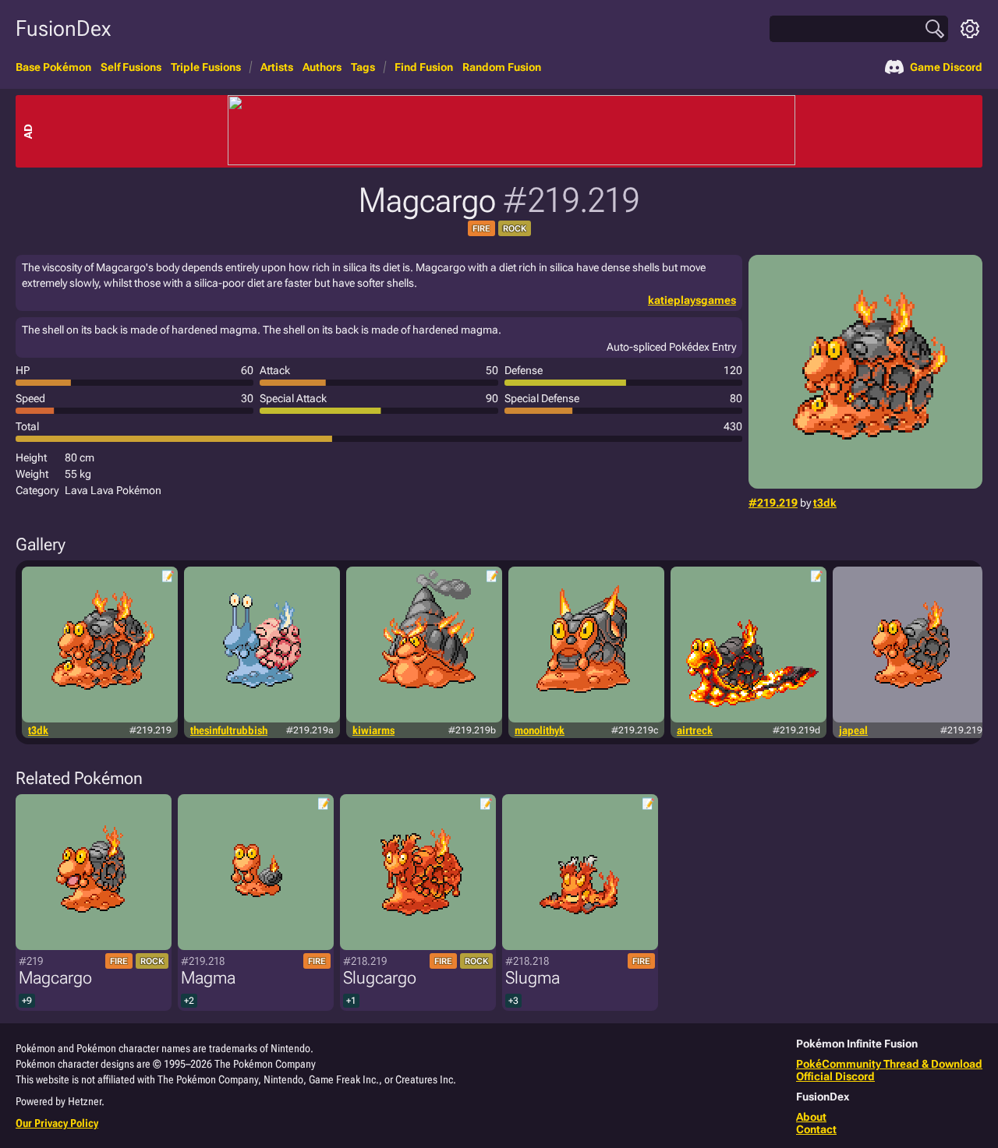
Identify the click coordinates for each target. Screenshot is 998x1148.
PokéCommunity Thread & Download (889, 1064)
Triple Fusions (206, 67)
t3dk (825, 502)
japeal (853, 730)
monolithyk (539, 730)
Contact (816, 1129)
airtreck (695, 730)
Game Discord (946, 67)
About (811, 1117)
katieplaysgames (692, 300)
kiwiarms (373, 730)
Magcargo (55, 977)
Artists (276, 67)
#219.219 (773, 502)
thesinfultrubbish (228, 730)
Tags (363, 67)
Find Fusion (424, 67)
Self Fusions (131, 67)
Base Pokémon (53, 67)
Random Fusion (501, 67)
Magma (208, 977)
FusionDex (63, 28)
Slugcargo (379, 977)
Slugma (532, 977)
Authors (322, 67)
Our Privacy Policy (57, 1123)
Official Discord (835, 1076)
